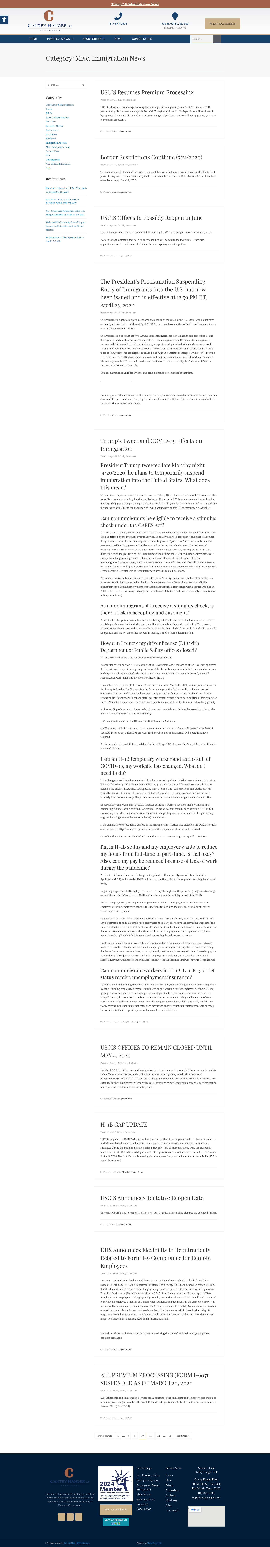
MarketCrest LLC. (154, 1543)
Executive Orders (119, 1022)
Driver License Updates (57, 117)
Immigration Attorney (56, 143)
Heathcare (51, 138)
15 (170, 1436)
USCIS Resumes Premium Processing (147, 92)
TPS (48, 155)
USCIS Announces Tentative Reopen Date (151, 1197)
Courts (49, 109)
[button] (4, 20)
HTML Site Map (83, 1543)
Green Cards (52, 130)
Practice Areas (58, 38)
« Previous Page (104, 1436)
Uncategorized (53, 159)
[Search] (217, 39)
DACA (49, 113)
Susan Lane (130, 100)
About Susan (92, 38)
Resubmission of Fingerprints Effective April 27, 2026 (65, 239)
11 (150, 1436)
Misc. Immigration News (122, 131)
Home (34, 38)
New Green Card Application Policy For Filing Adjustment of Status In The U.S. (65, 213)
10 (142, 1436)
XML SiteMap (69, 1543)
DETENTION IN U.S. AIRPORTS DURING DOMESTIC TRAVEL (62, 201)
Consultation (142, 38)
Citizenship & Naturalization (60, 105)
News (118, 38)
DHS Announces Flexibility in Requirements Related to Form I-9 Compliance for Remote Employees (155, 1257)
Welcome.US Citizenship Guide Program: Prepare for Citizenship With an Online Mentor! (66, 226)
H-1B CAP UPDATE (123, 1124)
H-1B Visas (116, 1172)
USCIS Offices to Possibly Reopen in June (151, 217)
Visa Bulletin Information (58, 164)
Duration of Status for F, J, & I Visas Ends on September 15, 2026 (66, 190)
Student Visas (52, 151)
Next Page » (183, 1436)
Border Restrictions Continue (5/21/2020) (151, 157)
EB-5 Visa (51, 121)
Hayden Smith (131, 165)
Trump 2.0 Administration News (135, 4)
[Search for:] (66, 85)
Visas (48, 168)
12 (158, 1436)
